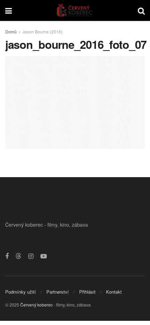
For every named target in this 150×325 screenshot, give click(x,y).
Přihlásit (87, 291)
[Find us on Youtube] (43, 256)
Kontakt (114, 291)
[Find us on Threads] (18, 256)
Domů (11, 32)
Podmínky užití (20, 291)
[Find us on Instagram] (30, 256)
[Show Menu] (8, 10)
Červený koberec (36, 305)
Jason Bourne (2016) (42, 32)
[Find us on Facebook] (7, 256)
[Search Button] (141, 10)
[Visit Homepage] (75, 10)
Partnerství (57, 291)
